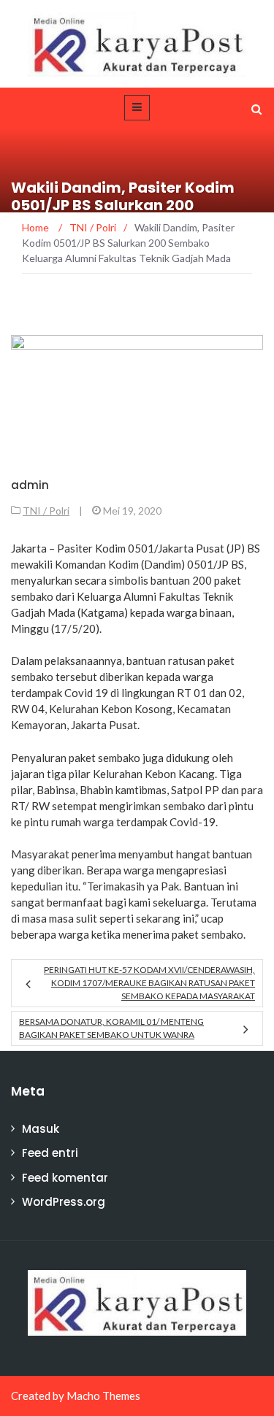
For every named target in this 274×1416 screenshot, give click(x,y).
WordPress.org (63, 1201)
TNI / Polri (46, 510)
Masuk (40, 1128)
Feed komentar (65, 1177)
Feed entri (50, 1153)
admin (30, 485)
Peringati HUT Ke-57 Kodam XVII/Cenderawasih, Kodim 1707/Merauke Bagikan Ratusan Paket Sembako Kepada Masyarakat (149, 982)
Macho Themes (103, 1395)
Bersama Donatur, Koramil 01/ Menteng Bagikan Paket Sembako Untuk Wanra (111, 1028)
